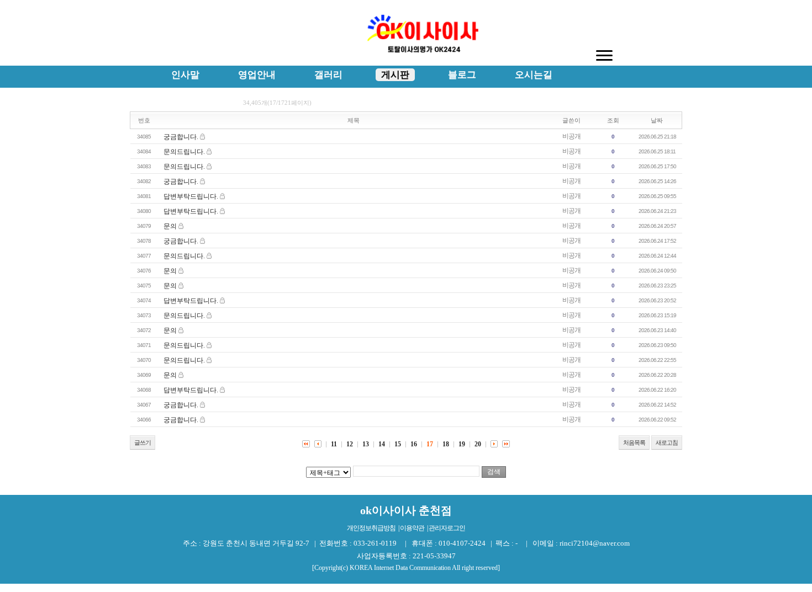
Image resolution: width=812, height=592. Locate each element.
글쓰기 (142, 442)
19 (461, 444)
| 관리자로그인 (446, 528)
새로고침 (667, 442)
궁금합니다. (181, 137)
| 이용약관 (411, 528)
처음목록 (634, 442)
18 (445, 444)
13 (365, 444)
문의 (170, 226)
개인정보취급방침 (371, 528)
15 (397, 444)
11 (334, 444)
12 (349, 444)
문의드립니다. (184, 152)
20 (477, 444)
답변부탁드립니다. (191, 196)
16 (413, 444)
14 (381, 444)
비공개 (571, 136)
